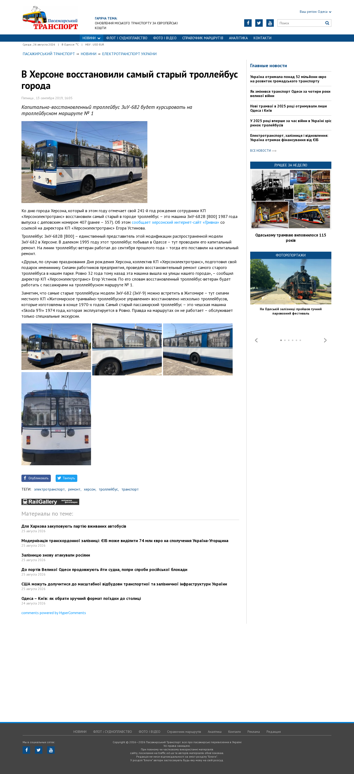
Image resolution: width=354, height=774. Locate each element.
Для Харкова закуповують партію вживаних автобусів (73, 526)
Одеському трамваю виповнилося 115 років (290, 237)
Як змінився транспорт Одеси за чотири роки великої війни (290, 93)
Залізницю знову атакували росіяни (55, 555)
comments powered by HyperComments (53, 612)
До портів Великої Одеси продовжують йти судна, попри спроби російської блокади (104, 569)
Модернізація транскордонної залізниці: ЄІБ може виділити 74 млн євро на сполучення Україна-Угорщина (124, 540)
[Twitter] (259, 23)
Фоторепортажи (291, 255)
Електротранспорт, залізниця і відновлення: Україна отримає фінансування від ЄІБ (289, 137)
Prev (256, 340)
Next (325, 340)
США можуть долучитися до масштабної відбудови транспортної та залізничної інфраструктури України (124, 584)
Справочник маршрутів (202, 38)
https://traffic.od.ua (50, 17)
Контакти (262, 38)
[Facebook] (248, 23)
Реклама (254, 731)
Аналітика (238, 38)
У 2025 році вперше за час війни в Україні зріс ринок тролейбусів (290, 122)
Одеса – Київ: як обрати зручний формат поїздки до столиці (81, 598)
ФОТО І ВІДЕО (165, 38)
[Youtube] (270, 23)
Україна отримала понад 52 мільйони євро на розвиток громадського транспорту (288, 78)
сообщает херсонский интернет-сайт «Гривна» (175, 222)
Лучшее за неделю (290, 165)
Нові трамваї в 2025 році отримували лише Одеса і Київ (288, 108)
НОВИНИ (89, 38)
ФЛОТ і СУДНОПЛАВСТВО (126, 38)
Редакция (274, 731)
